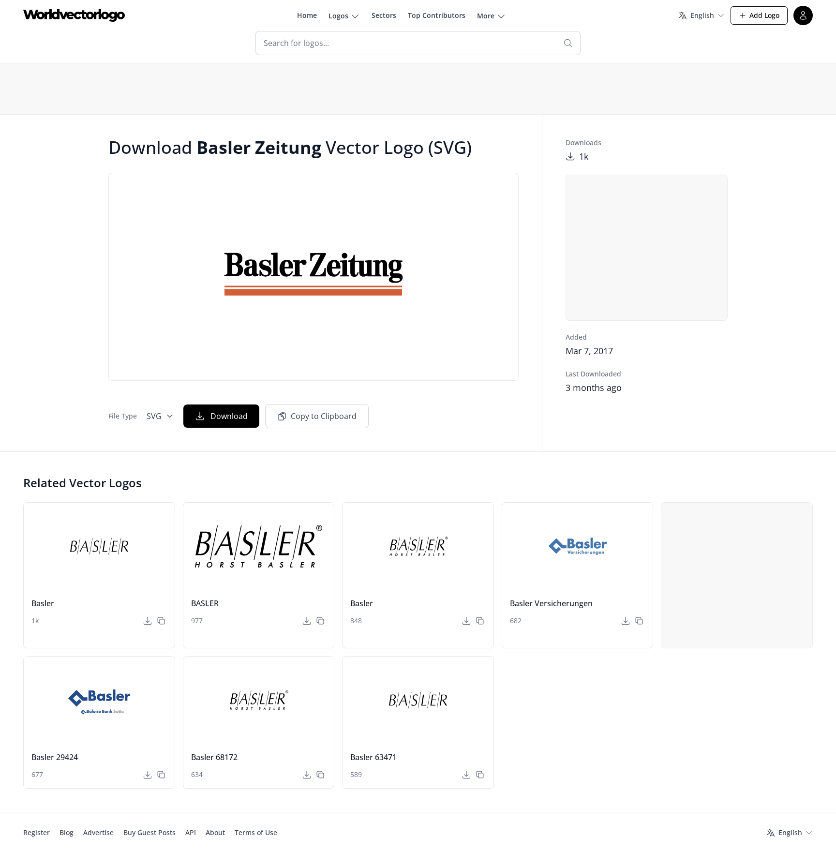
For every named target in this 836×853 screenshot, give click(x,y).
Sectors (384, 15)
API (190, 832)
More (485, 15)
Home (307, 15)
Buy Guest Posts (149, 832)
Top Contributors (436, 15)
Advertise (98, 832)
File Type (122, 415)
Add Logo (764, 15)
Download (229, 416)
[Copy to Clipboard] (161, 621)
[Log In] (803, 15)
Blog (67, 832)
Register (36, 832)
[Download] (147, 621)
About (215, 832)
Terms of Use (256, 832)
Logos (338, 15)
